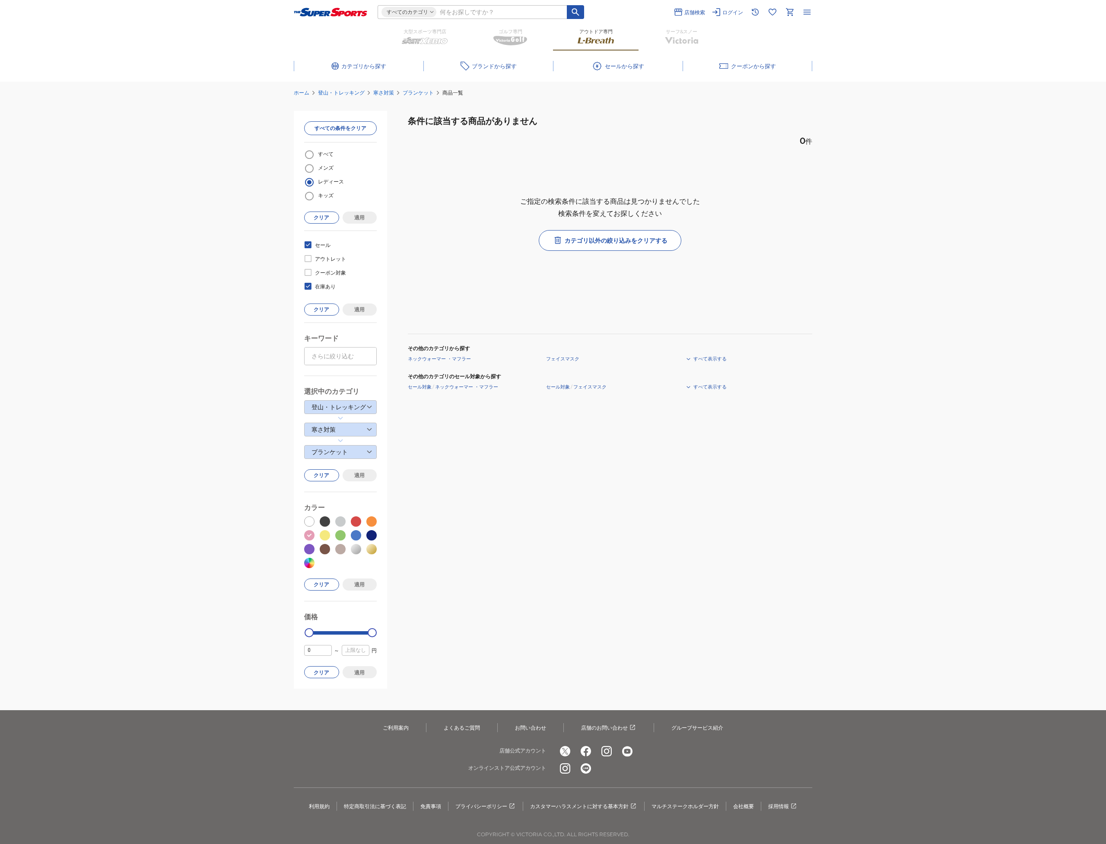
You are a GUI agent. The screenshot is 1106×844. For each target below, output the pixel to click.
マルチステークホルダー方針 (685, 806)
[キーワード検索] (575, 12)
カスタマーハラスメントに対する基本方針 (579, 806)
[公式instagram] (606, 751)
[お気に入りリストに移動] (772, 12)
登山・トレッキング (341, 92)
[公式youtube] (627, 751)
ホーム (301, 92)
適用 (359, 217)
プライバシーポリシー (481, 806)
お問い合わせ (530, 727)
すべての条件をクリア (340, 128)
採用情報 (778, 806)
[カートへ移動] (790, 12)
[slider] (309, 632)
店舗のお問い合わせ (604, 727)
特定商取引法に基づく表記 (375, 806)
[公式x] (565, 751)
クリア (321, 217)
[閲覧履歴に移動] (755, 12)
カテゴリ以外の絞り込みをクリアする (616, 240)
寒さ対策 (383, 92)
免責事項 (430, 806)
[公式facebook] (586, 751)
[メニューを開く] (807, 12)
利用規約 (319, 806)
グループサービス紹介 (697, 727)
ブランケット (418, 92)
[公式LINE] (586, 768)
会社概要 (743, 806)
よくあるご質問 (462, 727)
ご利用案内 (396, 727)
